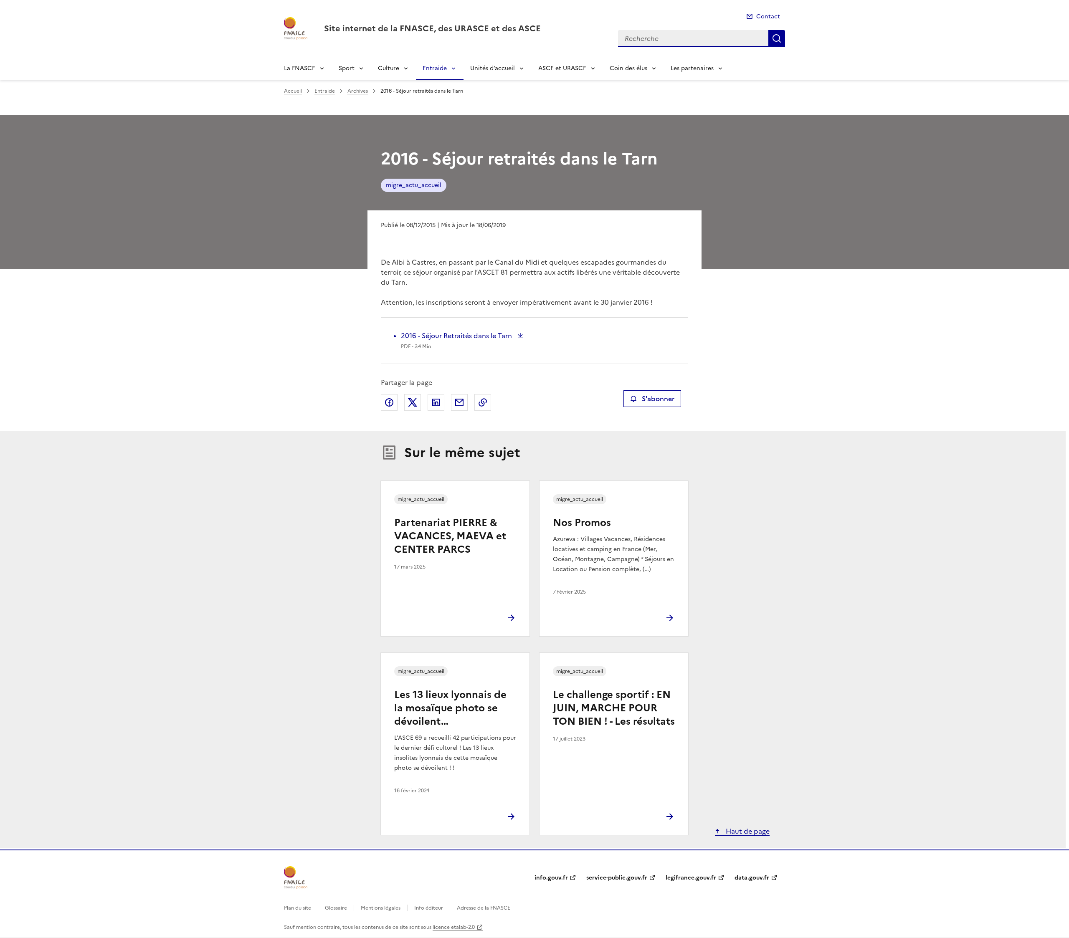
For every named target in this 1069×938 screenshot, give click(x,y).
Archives (357, 91)
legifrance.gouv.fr (691, 877)
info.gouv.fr (551, 877)
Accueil (293, 91)
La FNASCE (299, 68)
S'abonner (658, 399)
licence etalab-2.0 (454, 927)
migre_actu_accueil (413, 185)
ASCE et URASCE (562, 68)
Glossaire (336, 908)
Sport (347, 68)
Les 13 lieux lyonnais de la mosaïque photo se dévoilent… (450, 708)
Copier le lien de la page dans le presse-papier (482, 402)
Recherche (776, 38)
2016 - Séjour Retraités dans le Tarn (457, 336)
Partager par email (459, 402)
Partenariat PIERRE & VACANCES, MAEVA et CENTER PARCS (450, 536)
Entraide (435, 68)
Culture (388, 68)
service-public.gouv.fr (616, 877)
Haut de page (747, 831)
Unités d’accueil (492, 68)
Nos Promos (582, 522)
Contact (768, 16)
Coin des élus (628, 68)
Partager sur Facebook (389, 402)
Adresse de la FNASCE (483, 908)
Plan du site (297, 908)
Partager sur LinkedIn (436, 402)
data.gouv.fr (752, 877)
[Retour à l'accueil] (295, 877)
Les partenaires (692, 68)
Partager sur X (412, 402)
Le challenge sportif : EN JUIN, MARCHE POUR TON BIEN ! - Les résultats (614, 708)
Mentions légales (380, 908)
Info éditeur (428, 908)
